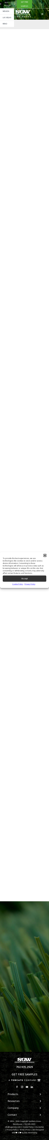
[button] (45, 555)
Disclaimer (39, 1127)
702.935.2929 (24, 1067)
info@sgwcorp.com (13, 1127)
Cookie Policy (17, 584)
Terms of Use (24, 1130)
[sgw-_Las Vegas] (23, 11)
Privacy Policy (29, 584)
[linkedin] (32, 1087)
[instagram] (22, 1087)
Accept (24, 578)
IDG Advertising (30, 1132)
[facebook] (17, 1087)
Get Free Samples (24, 1074)
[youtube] (27, 1087)
